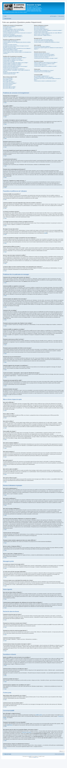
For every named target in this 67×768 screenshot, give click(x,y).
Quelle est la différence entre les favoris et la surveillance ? (45, 62)
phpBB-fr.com (35, 757)
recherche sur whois (26, 732)
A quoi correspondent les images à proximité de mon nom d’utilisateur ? (17, 48)
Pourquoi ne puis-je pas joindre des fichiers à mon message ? (15, 66)
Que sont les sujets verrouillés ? (9, 86)
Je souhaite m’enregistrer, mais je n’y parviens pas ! (13, 29)
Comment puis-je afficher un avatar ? (10, 49)
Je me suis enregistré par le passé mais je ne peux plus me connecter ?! (17, 32)
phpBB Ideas (9, 725)
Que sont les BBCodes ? (8, 78)
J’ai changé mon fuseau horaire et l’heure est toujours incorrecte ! (16, 45)
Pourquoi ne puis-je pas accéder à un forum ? (12, 65)
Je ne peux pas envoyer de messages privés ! (43, 39)
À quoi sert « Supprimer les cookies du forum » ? (12, 36)
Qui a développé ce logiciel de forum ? (41, 76)
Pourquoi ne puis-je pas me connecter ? (11, 31)
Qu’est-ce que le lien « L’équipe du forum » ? (43, 35)
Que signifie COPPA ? (7, 27)
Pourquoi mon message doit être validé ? (11, 72)
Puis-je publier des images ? (8, 81)
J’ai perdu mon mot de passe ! (9, 34)
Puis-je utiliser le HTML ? (8, 79)
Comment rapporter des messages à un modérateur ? (14, 68)
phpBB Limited (38, 714)
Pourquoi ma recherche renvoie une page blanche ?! (44, 55)
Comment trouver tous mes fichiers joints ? (42, 71)
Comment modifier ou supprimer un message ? (12, 58)
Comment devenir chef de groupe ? (41, 31)
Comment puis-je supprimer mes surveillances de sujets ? (45, 66)
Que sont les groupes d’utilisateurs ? (41, 29)
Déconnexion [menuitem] (61, 16)
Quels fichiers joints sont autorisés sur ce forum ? (44, 70)
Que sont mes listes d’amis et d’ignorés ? (42, 46)
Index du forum (7, 754)
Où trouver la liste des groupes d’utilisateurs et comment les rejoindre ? (48, 30)
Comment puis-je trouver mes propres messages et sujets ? (46, 58)
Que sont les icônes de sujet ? (9, 88)
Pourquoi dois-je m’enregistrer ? (9, 26)
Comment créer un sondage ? (9, 61)
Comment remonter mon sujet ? (9, 73)
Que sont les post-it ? (7, 85)
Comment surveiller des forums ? (40, 64)
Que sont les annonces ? (8, 84)
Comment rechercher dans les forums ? (42, 53)
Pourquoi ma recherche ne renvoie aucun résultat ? (44, 54)
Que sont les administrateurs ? (40, 26)
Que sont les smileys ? (7, 80)
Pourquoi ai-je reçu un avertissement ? (10, 67)
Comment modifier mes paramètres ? (10, 40)
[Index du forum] (15, 6)
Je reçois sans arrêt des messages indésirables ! (44, 40)
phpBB (45, 233)
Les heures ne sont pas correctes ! (10, 44)
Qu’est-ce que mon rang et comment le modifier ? (13, 50)
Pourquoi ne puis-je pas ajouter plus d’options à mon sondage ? (15, 62)
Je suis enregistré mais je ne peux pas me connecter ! (14, 30)
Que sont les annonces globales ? (10, 83)
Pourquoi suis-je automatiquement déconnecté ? (12, 35)
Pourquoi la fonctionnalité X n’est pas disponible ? (43, 77)
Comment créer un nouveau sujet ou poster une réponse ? (14, 57)
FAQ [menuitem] (5, 16)
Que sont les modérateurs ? (39, 27)
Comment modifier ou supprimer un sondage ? (12, 63)
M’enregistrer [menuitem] (54, 16)
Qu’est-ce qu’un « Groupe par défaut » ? (42, 34)
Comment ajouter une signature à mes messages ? (13, 60)
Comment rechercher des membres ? (41, 56)
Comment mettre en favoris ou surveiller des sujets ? (44, 63)
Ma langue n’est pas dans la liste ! (9, 47)
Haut (5, 102)
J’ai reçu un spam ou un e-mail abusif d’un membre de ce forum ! (47, 42)
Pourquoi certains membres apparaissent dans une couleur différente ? (48, 32)
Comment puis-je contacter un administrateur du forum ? (45, 80)
